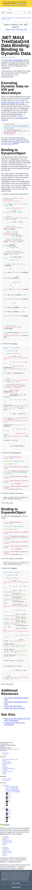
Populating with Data (20, 17)
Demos (5, 760)
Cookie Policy (4, 878)
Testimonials (6, 780)
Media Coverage (7, 842)
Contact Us (6, 785)
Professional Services (9, 768)
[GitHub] (7, 804)
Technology (6, 838)
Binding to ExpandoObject (13, 510)
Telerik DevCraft (4, 743)
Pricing (5, 754)
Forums (5, 764)
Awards (5, 839)
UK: (12, 788)
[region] (16, 880)
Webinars (5, 767)
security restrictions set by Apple (12, 102)
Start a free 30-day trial (16, 29)
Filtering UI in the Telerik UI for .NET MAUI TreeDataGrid (17, 719)
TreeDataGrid (10, 17)
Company (5, 836)
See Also (8, 714)
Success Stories (7, 779)
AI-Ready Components (13, 749)
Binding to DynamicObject (13, 151)
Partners (5, 770)
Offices (5, 844)
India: (12, 789)
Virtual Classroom (7, 771)
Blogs (4, 766)
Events (5, 772)
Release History (7, 763)
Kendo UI (2, 746)
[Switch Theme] (29, 12)
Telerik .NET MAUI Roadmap (14, 708)
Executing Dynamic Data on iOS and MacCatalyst (14, 88)
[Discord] (7, 805)
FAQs (4, 774)
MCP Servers (3, 749)
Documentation (7, 762)
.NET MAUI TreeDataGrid (13, 60)
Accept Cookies (16, 883)
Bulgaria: (13, 790)
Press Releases (7, 840)
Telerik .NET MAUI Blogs (13, 706)
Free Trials (6, 753)
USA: (12, 786)
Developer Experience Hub (10, 759)
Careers (5, 843)
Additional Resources (9, 692)
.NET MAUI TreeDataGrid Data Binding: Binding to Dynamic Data (16, 45)
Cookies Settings (16, 887)
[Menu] (2, 12)
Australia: (13, 792)
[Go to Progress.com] (5, 825)
